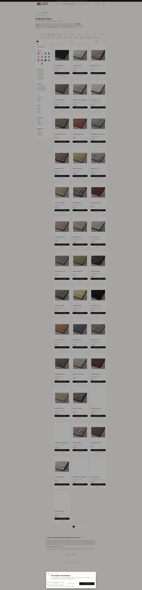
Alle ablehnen (55, 583)
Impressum (72, 586)
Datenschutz (68, 586)
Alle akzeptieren (87, 583)
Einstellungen (71, 583)
